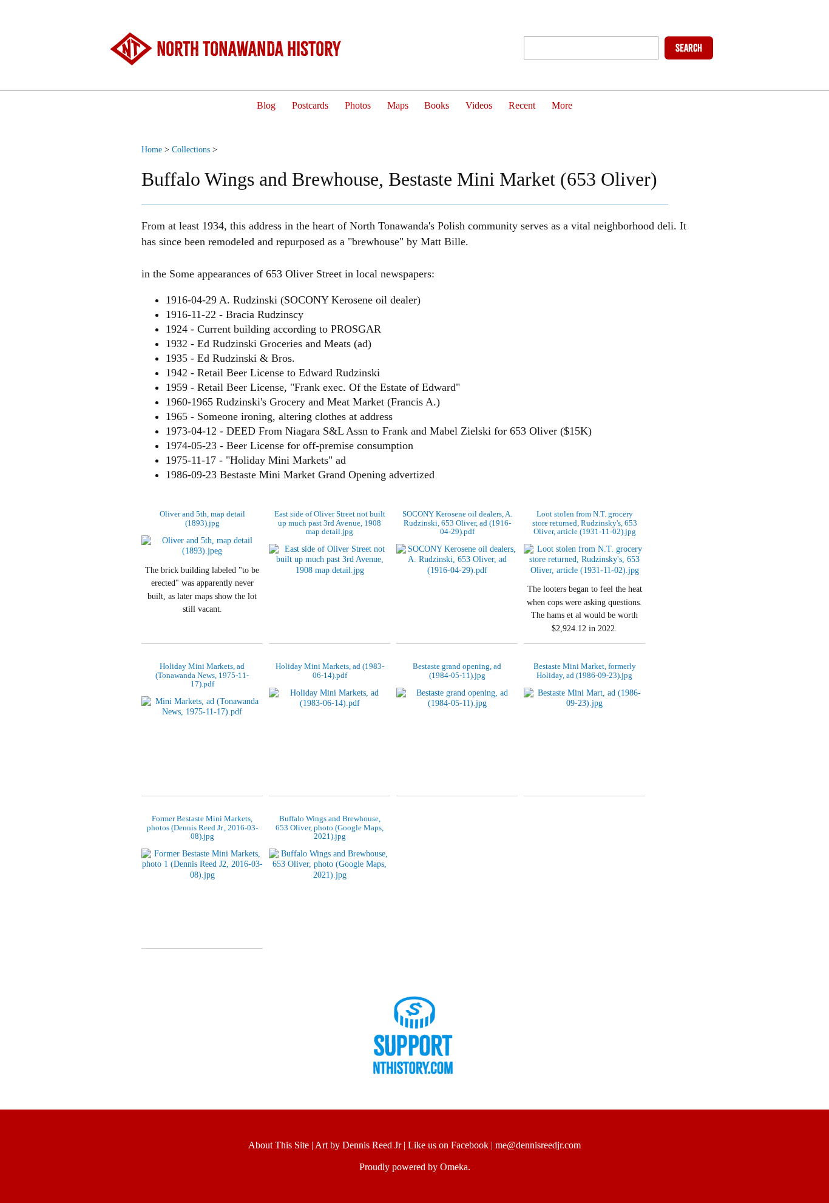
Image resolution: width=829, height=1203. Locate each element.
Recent (522, 106)
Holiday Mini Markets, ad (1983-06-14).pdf (330, 670)
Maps (397, 106)
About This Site (278, 1145)
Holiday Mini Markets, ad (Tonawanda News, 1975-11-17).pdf (202, 675)
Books (436, 106)
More (562, 106)
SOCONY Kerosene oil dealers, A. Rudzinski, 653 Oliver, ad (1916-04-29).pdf (457, 522)
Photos (358, 106)
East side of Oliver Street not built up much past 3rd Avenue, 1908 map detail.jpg (329, 522)
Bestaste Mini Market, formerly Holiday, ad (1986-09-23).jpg (584, 670)
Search (688, 48)
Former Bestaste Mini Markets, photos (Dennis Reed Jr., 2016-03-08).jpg (202, 827)
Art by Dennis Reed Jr (358, 1145)
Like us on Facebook (448, 1145)
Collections (191, 149)
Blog (266, 106)
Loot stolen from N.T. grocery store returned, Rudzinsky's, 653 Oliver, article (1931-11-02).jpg (584, 522)
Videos (478, 106)
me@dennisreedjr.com (538, 1145)
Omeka (454, 1167)
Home (151, 149)
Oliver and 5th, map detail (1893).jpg (202, 518)
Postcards (310, 106)
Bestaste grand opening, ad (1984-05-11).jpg (457, 670)
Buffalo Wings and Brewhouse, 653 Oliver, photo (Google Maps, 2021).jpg (330, 827)
